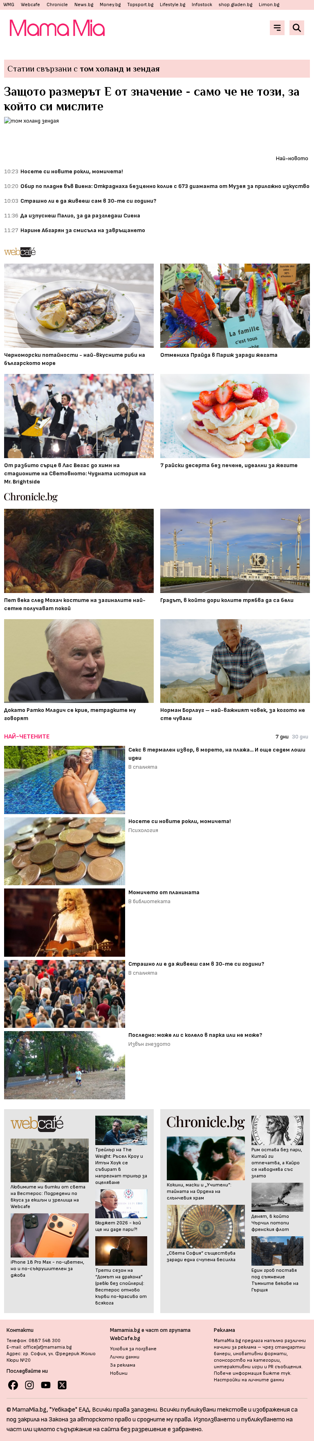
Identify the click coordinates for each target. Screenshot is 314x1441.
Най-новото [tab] (292, 158)
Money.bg (110, 5)
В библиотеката (149, 901)
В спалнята (142, 766)
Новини (119, 1373)
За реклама (122, 1365)
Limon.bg (269, 5)
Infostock (202, 5)
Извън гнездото (149, 1043)
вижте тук (276, 1373)
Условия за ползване (133, 1349)
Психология (143, 830)
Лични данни (124, 1357)
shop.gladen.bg (235, 5)
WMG (8, 5)
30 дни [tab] (300, 736)
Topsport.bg (140, 5)
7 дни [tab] (282, 736)
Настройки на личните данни (249, 1380)
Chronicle (57, 5)
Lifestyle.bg (172, 5)
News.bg (83, 5)
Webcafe (30, 5)
